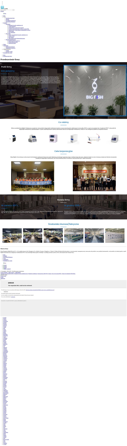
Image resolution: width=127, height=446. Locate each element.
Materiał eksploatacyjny (11, 39)
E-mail (2, 277)
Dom (4, 15)
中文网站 (6, 8)
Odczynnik (8, 33)
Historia (7, 19)
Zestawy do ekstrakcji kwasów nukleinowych (18, 34)
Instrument (8, 24)
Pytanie (7, 50)
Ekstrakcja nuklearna (32, 273)
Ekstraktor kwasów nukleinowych (15, 25)
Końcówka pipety (12, 43)
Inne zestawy (11, 37)
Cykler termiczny (12, 26)
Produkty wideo (9, 51)
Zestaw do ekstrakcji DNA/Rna (68, 273)
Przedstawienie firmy (10, 18)
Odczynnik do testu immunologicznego (16, 38)
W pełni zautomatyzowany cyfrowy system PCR (18, 28)
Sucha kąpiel (11, 31)
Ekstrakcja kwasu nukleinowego (21, 273)
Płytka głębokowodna (13, 42)
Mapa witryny (11, 272)
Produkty (5, 22)
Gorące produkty (4, 272)
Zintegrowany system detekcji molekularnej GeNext (19, 30)
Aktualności (5, 45)
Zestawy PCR (11, 36)
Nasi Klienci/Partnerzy (10, 21)
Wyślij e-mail (3, 276)
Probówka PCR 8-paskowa (14, 40)
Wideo (4, 44)
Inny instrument (11, 32)
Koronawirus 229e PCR (43, 273)
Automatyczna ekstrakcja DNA (7, 273)
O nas (4, 258)
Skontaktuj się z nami (7, 52)
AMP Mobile (18, 272)
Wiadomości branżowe (10, 48)
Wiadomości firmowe (10, 46)
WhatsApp (3, 278)
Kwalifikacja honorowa (11, 20)
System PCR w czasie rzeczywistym (16, 27)
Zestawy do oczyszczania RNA (54, 273)
